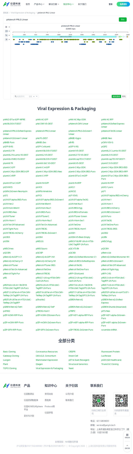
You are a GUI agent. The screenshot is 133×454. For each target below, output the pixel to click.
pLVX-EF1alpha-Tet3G (78, 199)
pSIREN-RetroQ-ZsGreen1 (80, 306)
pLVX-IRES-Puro (43, 212)
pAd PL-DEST (42, 138)
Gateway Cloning (11, 355)
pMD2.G (40, 241)
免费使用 (123, 4)
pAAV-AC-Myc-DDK (77, 119)
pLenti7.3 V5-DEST (109, 163)
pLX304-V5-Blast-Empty (79, 237)
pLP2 (5, 195)
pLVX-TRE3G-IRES (109, 228)
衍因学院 (49, 412)
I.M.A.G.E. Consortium (46, 355)
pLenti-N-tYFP (107, 183)
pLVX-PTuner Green (78, 216)
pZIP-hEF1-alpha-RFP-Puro (81, 315)
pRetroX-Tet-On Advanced (15, 269)
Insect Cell (73, 355)
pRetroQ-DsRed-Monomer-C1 (82, 256)
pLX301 (72, 232)
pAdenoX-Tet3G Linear (111, 130)
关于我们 (82, 4)
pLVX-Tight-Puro (10, 228)
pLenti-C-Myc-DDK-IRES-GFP (16, 171)
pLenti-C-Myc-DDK (77, 167)
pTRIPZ (72, 311)
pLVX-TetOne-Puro (109, 224)
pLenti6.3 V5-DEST (109, 154)
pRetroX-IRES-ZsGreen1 (112, 261)
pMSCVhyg (106, 241)
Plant (5, 364)
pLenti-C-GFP (9, 167)
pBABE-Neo (106, 138)
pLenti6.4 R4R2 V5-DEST (14, 159)
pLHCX (39, 187)
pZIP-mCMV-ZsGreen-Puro (48, 322)
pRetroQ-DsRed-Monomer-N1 (115, 256)
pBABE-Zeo (41, 142)
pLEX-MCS (7, 187)
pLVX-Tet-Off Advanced (13, 224)
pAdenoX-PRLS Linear (46, 130)
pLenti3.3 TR (8, 150)
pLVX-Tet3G (106, 220)
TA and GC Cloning (109, 364)
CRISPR (72, 351)
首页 (28, 4)
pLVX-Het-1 (106, 199)
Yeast (71, 368)
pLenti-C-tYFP (42, 175)
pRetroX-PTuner (10, 265)
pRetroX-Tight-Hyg (109, 269)
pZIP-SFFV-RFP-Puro (12, 329)
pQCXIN (7, 252)
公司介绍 (69, 393)
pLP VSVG (73, 195)
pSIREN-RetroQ (76, 299)
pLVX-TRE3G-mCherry (13, 232)
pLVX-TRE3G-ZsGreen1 (46, 232)
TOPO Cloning (9, 368)
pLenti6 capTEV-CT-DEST (80, 159)
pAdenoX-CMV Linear (78, 123)
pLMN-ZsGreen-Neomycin (15, 191)
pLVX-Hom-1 (107, 203)
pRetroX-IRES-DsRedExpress (82, 261)
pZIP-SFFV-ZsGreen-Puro (47, 329)
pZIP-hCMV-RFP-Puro (13, 315)
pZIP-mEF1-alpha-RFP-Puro (81, 322)
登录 (110, 4)
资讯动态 (49, 393)
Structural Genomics (78, 364)
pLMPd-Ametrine (44, 191)
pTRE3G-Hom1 (43, 311)
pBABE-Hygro (75, 138)
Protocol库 (50, 406)
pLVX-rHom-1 (9, 220)
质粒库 (5, 12)
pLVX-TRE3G (41, 228)
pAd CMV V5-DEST (44, 123)
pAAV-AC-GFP (42, 119)
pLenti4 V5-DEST (76, 150)
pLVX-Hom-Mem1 (11, 208)
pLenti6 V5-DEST (76, 163)
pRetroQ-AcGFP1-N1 (45, 256)
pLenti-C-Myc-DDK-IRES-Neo (49, 171)
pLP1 (103, 191)
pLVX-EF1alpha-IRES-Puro (15, 199)
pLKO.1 (72, 187)
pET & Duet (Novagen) (79, 359)
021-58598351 (103, 421)
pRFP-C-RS (106, 273)
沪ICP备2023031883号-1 (54, 446)
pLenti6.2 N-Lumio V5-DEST (15, 154)
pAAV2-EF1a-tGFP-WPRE (14, 119)
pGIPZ (104, 146)
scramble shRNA (109, 329)
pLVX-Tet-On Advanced (46, 224)
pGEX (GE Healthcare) (111, 359)
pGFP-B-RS (8, 146)
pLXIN (104, 237)
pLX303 (6, 237)
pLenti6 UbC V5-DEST (45, 163)
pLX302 (104, 232)
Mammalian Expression (47, 359)
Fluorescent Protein (110, 351)
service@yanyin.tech (106, 425)
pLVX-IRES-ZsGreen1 (110, 212)
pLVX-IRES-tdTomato (78, 212)
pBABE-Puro (8, 142)
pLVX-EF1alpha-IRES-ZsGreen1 (50, 199)
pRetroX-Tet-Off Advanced (113, 265)
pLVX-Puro (106, 216)
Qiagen (39, 364)
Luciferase (106, 355)
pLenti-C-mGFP (43, 167)
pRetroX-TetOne (43, 269)
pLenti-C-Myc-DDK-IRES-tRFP (114, 171)
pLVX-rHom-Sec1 (76, 220)
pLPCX (39, 195)
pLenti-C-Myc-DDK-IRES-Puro (82, 171)
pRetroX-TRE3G (43, 273)
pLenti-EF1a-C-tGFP (12, 183)
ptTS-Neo (105, 311)
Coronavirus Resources (47, 351)
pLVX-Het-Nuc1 (76, 203)
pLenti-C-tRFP (9, 175)
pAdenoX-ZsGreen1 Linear (15, 138)
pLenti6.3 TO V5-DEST (79, 154)
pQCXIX (72, 252)
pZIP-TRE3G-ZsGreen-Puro (81, 329)
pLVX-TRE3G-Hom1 (77, 228)
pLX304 (39, 237)
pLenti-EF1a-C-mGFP (78, 175)
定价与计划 (29, 415)
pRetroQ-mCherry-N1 (46, 261)
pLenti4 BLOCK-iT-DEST (46, 150)
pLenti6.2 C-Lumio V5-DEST (113, 150)
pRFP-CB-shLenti (76, 273)
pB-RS (71, 142)
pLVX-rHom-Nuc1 (44, 220)
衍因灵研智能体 (31, 400)
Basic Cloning (9, 351)
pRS (5, 277)
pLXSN (6, 241)
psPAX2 (6, 311)
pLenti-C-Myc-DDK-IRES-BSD (114, 167)
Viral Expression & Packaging (23, 12)
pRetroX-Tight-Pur (11, 273)
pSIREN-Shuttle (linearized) (113, 306)
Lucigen (6, 359)
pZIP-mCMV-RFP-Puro (13, 322)
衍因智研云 (29, 393)
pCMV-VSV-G (107, 142)
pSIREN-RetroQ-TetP (45, 306)
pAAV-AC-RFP (107, 119)
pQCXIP (39, 252)
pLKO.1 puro (107, 187)
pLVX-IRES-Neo (10, 212)
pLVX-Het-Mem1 (43, 203)
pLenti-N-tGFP (42, 183)
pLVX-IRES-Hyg (75, 208)
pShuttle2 (40, 299)
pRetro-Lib (106, 252)
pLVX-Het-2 (8, 203)
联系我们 (69, 400)
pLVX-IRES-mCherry (110, 208)
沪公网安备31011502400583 (29, 446)
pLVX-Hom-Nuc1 (43, 208)
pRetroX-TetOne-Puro (79, 269)
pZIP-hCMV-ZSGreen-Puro (48, 315)
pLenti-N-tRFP (75, 183)
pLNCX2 (72, 191)
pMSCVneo (8, 248)
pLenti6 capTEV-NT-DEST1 (113, 159)
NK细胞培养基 (71, 441)
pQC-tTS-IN (74, 248)
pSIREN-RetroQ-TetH (12, 306)
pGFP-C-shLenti (43, 146)
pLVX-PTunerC (42, 216)
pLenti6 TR (8, 163)
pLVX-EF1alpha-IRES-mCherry (114, 195)
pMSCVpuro (41, 248)
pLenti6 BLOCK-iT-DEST (46, 159)
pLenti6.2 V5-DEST (44, 154)
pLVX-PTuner (9, 216)
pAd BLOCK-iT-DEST (12, 123)
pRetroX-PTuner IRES (45, 265)
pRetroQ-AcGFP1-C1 (12, 256)
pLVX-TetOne (75, 224)
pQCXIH (105, 248)
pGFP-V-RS (73, 146)
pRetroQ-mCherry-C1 (13, 261)
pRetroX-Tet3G (75, 265)
